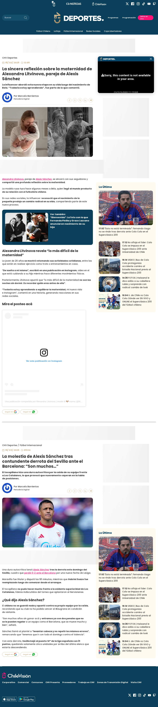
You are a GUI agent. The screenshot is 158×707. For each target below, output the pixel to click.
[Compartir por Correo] (91, 100)
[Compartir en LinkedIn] (85, 100)
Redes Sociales (93, 31)
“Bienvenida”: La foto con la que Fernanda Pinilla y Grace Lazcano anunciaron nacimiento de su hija (69, 222)
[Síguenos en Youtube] (149, 3)
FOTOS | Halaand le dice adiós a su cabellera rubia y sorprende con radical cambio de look (136, 282)
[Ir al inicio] (79, 675)
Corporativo (8, 682)
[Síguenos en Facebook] (132, 3)
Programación (129, 17)
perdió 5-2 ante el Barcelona (40, 573)
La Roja (57, 31)
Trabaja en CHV (86, 682)
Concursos (37, 682)
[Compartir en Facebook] (69, 100)
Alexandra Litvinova (13, 179)
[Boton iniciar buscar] (25, 17)
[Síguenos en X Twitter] (127, 3)
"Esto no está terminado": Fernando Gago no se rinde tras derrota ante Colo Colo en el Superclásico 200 (124, 231)
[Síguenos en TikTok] (143, 3)
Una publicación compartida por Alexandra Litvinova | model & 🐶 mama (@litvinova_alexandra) (51, 401)
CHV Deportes (9, 57)
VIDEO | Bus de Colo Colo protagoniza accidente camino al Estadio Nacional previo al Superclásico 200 (136, 266)
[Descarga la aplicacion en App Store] (26, 699)
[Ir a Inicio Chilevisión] (99, 4)
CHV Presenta (53, 682)
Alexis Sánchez (44, 179)
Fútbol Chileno (43, 31)
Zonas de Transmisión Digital (112, 682)
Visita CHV (136, 682)
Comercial (23, 682)
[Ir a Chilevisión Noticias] (73, 4)
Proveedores (69, 682)
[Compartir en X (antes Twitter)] (80, 100)
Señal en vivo (144, 17)
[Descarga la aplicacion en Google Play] (9, 699)
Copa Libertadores (113, 31)
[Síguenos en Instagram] (138, 3)
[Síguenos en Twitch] (154, 3)
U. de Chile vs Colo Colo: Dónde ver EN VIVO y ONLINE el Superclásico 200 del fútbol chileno (137, 300)
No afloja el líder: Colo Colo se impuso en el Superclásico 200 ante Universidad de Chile (137, 247)
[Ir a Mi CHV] (53, 3)
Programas (113, 17)
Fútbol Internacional (73, 31)
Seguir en (9, 412)
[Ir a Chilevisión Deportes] (79, 17)
